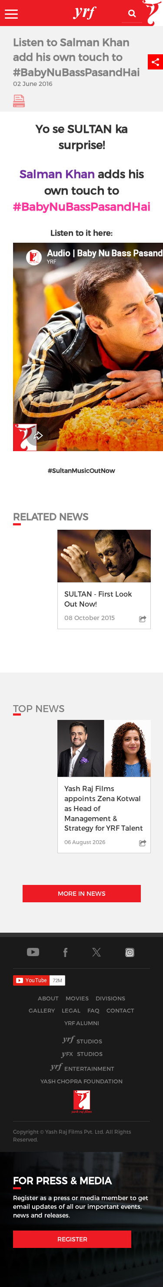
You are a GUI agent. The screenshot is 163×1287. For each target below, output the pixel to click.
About (48, 998)
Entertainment (89, 1068)
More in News (82, 893)
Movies (77, 998)
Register (72, 1239)
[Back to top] (135, 1278)
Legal (71, 1010)
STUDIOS (84, 1053)
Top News (39, 708)
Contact (120, 1010)
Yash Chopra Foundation (81, 1081)
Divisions (110, 998)
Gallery (42, 1010)
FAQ (93, 1010)
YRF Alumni (81, 1023)
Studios (89, 1041)
